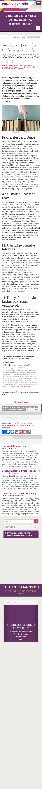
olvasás (12, 407)
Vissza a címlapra (21, 402)
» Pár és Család (33, 409)
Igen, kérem (9, 362)
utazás (19, 407)
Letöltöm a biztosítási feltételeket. (20, 386)
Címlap (34, 527)
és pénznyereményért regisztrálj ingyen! (21, 590)
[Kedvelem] (17, 392)
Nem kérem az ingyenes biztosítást (18, 365)
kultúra (35, 407)
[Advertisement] (21, 560)
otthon (5, 409)
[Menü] (38, 3)
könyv (24, 407)
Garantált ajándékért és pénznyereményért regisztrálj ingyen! (21, 20)
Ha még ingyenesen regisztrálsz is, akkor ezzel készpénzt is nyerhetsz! (17, 425)
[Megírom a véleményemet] (6, 394)
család (30, 407)
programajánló (12, 409)
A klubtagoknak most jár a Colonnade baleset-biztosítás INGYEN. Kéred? (19, 357)
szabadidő (6, 407)
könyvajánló (21, 409)
